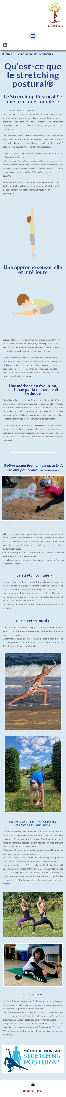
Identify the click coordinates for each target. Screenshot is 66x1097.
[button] (33, 36)
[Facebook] (5, 45)
